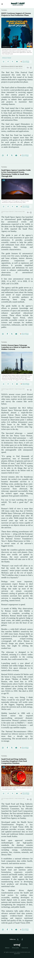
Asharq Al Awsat (6, 56)
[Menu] (1, 3)
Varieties (4, 8)
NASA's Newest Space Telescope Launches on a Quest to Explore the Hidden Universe (15, 346)
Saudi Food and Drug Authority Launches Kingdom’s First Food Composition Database (14, 760)
